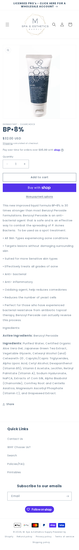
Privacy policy (44, 536)
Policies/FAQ (15, 464)
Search (12, 455)
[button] (7, 24)
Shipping (8, 143)
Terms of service (64, 536)
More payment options (39, 196)
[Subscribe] (67, 496)
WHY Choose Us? (18, 447)
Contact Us (15, 439)
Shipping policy (41, 542)
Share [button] (10, 404)
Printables (14, 472)
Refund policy (24, 536)
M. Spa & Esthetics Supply (37, 531)
